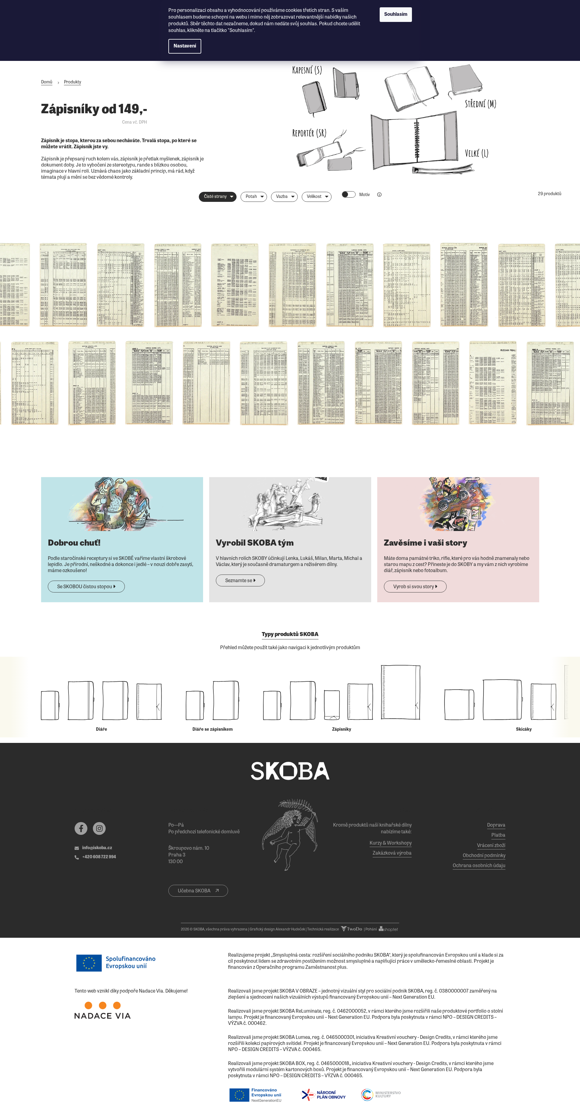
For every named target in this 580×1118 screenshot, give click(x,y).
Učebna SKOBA (194, 891)
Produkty (72, 82)
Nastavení (185, 46)
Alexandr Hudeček (290, 929)
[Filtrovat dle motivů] (379, 195)
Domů (46, 82)
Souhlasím (395, 14)
